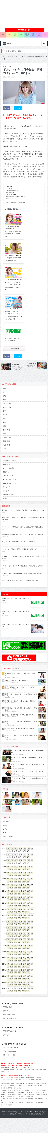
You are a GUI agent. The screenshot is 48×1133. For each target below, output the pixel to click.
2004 (3, 982)
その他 (5, 498)
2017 (3, 903)
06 (28, 848)
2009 (3, 952)
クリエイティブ (8, 487)
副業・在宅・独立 (8, 495)
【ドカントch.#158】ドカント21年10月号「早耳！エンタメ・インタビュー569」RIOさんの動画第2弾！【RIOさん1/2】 (13, 284)
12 (27, 857)
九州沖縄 (39, 34)
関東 (9, 34)
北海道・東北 (7, 437)
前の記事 (16, 364)
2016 (3, 909)
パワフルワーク (8, 476)
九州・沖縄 (6, 445)
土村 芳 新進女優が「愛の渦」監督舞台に (19, 715)
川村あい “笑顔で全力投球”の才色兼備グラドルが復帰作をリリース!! (23, 510)
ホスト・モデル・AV (9, 479)
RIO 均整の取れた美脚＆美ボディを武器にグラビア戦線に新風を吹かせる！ (13, 257)
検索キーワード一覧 (9, 1055)
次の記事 (31, 363)
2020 (3, 885)
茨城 (4, 426)
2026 (3, 848)
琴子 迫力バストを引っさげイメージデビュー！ (21, 687)
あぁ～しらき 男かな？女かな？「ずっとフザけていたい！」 (21, 542)
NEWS (13, 77)
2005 (3, 976)
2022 (3, 873)
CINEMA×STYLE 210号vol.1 (31, 366)
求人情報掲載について (9, 1031)
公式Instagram (20, 202)
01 (7, 848)
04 (19, 848)
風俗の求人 (6, 464)
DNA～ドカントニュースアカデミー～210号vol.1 (17, 368)
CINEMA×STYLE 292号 (14, 51)
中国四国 (33, 34)
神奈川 (5, 415)
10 (19, 869)
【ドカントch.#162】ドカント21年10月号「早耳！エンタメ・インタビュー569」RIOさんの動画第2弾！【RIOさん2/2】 (13, 231)
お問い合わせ (7, 1035)
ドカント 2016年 (8, 837)
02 (11, 848)
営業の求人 (6, 472)
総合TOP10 (17, 668)
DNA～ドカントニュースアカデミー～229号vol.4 (13, 339)
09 (15, 869)
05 (24, 848)
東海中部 (15, 34)
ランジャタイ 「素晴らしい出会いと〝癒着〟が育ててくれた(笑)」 (22, 527)
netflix (5, 829)
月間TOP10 (7, 668)
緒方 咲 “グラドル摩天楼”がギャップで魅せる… (21, 729)
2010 (3, 946)
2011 (3, 940)
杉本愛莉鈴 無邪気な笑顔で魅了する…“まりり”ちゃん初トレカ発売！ (23, 534)
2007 (3, 964)
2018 (3, 897)
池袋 (4, 396)
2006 (3, 970)
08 (10, 869)
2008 (3, 958)
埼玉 (4, 418)
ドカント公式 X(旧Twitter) (10, 1047)
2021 (3, 879)
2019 (3, 891)
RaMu (5, 833)
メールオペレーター (9, 461)
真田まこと (6, 825)
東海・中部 (6, 430)
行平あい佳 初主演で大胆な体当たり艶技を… (20, 701)
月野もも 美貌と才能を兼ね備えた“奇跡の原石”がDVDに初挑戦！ (22, 573)
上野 (4, 400)
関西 (21, 34)
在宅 (4, 449)
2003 (3, 988)
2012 (3, 933)
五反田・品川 (7, 403)
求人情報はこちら (24, 30)
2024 (3, 861)
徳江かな (6, 821)
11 (23, 869)
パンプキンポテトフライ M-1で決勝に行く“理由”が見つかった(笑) (22, 566)
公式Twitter (10, 202)
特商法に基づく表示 (9, 1014)
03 (15, 848)
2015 (3, 915)
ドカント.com (33, 1112)
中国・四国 (6, 441)
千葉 (4, 422)
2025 (3, 854)
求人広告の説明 (7, 1007)
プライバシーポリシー (9, 1018)
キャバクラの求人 (8, 468)
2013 (3, 927)
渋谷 (4, 392)
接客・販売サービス (9, 483)
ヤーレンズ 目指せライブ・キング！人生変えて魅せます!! (20, 581)
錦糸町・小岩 (7, 407)
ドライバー (6, 491)
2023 (3, 867)
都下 (4, 411)
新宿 (4, 388)
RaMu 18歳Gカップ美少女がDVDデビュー (19, 680)
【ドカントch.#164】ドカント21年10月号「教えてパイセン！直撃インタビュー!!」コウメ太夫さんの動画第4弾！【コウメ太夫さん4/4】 (13, 314)
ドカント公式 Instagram (10, 1051)
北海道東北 (27, 34)
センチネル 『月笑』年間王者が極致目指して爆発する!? (19, 549)
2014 (3, 921)
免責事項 (5, 1011)
